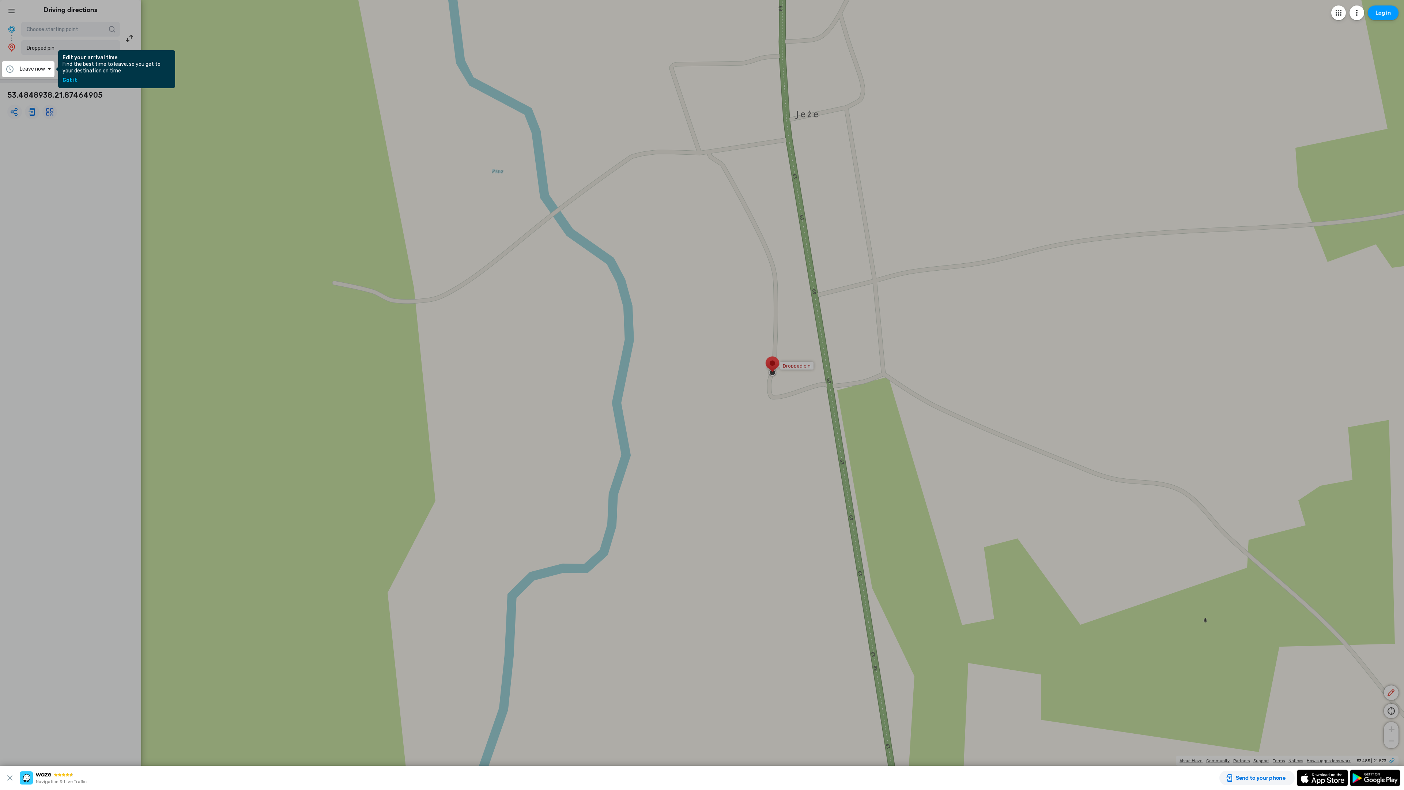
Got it (70, 80)
